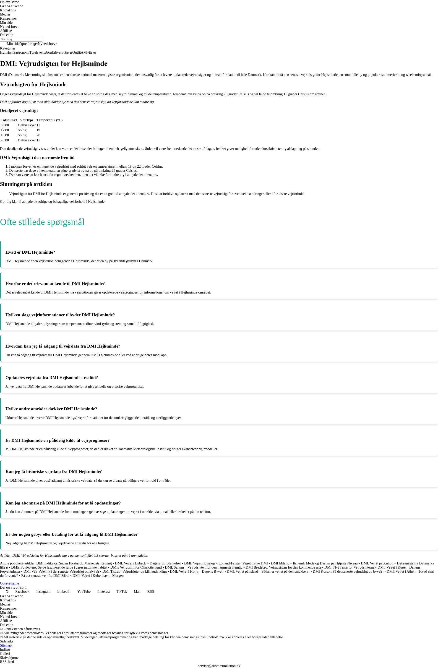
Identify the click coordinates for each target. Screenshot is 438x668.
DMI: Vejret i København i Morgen (98, 575)
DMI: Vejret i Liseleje (199, 563)
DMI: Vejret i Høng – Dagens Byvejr (197, 571)
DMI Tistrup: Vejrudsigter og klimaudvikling (134, 571)
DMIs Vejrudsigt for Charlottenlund (136, 567)
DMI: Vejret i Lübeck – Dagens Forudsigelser (148, 563)
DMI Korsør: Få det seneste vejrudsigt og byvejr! (348, 571)
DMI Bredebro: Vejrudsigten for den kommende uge (283, 567)
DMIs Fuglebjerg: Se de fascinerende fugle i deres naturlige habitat (59, 567)
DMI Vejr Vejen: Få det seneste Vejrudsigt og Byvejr (61, 571)
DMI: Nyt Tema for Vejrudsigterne (349, 567)
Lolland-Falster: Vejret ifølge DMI (243, 563)
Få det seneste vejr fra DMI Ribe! (45, 575)
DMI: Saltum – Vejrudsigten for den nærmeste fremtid (203, 567)
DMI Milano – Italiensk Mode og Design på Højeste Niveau (314, 563)
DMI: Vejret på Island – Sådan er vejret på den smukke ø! (268, 571)
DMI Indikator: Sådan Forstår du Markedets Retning (74, 563)
